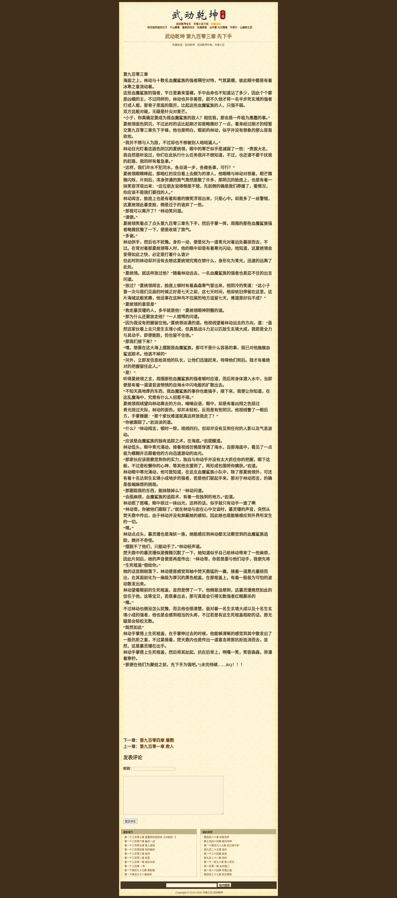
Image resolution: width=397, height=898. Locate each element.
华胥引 (233, 27)
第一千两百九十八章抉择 (138, 874)
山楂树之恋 (246, 27)
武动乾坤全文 (183, 24)
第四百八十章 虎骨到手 (216, 837)
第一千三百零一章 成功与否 (139, 862)
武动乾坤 (190, 45)
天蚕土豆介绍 (201, 24)
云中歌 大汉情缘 (218, 27)
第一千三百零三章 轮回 (137, 853)
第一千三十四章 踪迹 (215, 853)
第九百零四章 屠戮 (157, 740)
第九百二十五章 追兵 (215, 849)
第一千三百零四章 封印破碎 (139, 849)
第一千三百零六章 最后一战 (139, 841)
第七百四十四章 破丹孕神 (218, 841)
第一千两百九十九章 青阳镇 (139, 870)
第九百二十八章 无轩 (215, 858)
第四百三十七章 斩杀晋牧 (218, 874)
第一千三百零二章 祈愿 (137, 858)
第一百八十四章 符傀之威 (218, 870)
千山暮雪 (175, 27)
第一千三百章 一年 (134, 866)
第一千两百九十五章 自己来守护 (221, 845)
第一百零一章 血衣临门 (216, 866)
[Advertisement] (198, 57)
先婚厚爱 (202, 27)
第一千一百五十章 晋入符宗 (219, 862)
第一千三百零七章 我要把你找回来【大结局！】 (150, 837)
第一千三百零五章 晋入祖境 (139, 845)
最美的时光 (188, 27)
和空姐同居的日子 (157, 27)
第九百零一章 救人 (157, 746)
